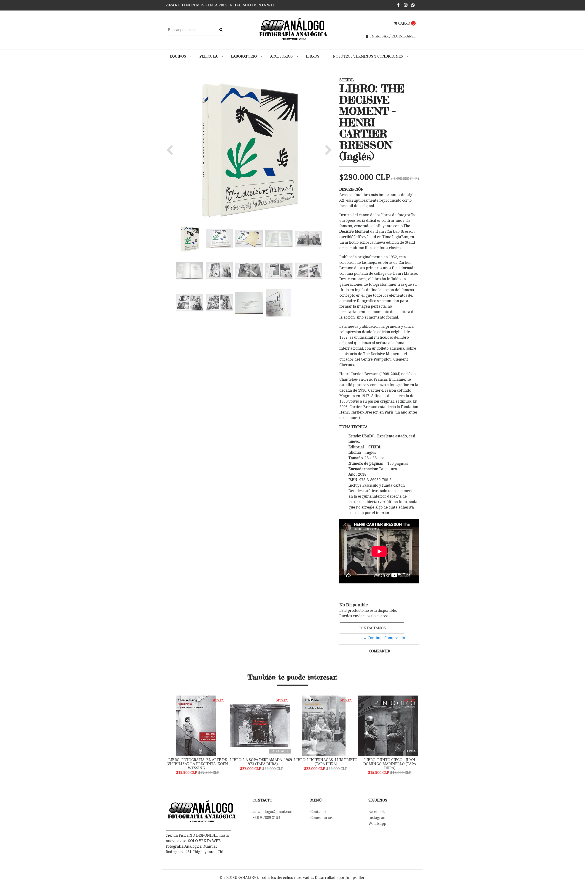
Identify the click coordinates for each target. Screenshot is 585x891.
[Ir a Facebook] (398, 5)
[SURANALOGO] (292, 30)
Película (208, 56)
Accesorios (281, 56)
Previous (170, 735)
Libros (312, 56)
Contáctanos (372, 628)
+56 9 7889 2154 (266, 817)
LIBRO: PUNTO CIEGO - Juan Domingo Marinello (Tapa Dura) (331, 764)
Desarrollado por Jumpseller (340, 877)
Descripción (351, 189)
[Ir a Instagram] (405, 5)
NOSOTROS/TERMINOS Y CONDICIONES (368, 56)
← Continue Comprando (384, 638)
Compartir (379, 651)
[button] (171, 150)
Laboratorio (244, 56)
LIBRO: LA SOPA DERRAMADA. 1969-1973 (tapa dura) (203, 762)
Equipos (178, 56)
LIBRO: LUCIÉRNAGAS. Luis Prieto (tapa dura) (267, 762)
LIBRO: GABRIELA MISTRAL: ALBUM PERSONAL (395, 762)
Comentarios (321, 817)
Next (414, 735)
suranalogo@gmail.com (273, 811)
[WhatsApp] (413, 5)
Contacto (318, 811)
